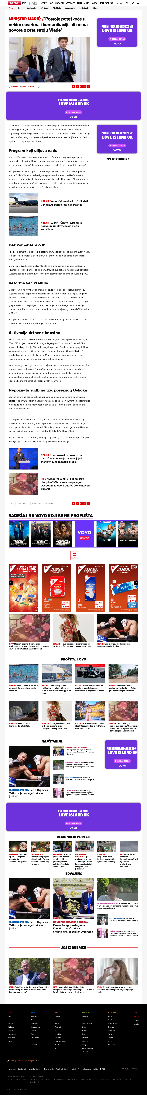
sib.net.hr (48, 1079)
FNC (32, 1041)
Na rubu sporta (35, 1027)
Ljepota (84, 1027)
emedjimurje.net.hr (36, 1079)
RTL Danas (44, 8)
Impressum (12, 1069)
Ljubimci (84, 1030)
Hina (32, 87)
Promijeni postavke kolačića (88, 1069)
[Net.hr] (135, 1069)
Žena (79, 3)
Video (136, 1016)
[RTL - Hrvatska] (125, 1069)
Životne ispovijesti (87, 1048)
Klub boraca (34, 1023)
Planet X (110, 1034)
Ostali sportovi (35, 1037)
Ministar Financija (22, 503)
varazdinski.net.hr (73, 1079)
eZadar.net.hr (118, 1079)
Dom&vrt (84, 1020)
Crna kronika (31, 8)
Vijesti (11, 8)
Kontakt (73, 1069)
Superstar (58, 1037)
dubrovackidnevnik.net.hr (102, 1079)
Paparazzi (58, 1027)
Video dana (111, 1045)
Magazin (59, 3)
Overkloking (111, 1030)
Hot (51, 3)
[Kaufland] (73, 555)
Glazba (57, 1023)
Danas (11, 1012)
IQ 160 (95, 3)
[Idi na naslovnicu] (33, 5)
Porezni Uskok (50, 503)
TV (56, 1030)
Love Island (58, 1034)
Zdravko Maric (36, 503)
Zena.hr (17, 1079)
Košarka (33, 1030)
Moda (83, 1034)
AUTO (86, 3)
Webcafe (70, 3)
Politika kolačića (48, 1069)
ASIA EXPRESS (106, 3)
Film (56, 1020)
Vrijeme (95, 8)
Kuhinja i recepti (87, 1023)
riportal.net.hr (86, 1079)
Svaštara (110, 1037)
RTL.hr (10, 1079)
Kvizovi (110, 1041)
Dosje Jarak (83, 8)
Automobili (85, 1052)
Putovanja (85, 1037)
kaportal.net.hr (59, 1079)
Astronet (110, 1016)
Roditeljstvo (85, 1041)
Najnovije (136, 1020)
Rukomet (33, 1020)
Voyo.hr (25, 1079)
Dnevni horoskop (113, 1023)
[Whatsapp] (81, 86)
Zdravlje (84, 1045)
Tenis (32, 1034)
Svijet (20, 8)
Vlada (11, 503)
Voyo (56, 1048)
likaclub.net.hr (35, 1082)
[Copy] (88, 86)
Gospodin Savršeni (60, 1041)
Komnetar (111, 1027)
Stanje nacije (70, 8)
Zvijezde (57, 1016)
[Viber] (84, 86)
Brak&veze (85, 1016)
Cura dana (111, 1020)
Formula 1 (34, 1045)
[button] (11, 523)
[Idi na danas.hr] (17, 3)
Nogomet (34, 1016)
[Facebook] (73, 86)
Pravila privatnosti (62, 1069)
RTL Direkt (57, 8)
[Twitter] (77, 86)
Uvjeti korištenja (34, 1069)
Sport (43, 3)
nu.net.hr (128, 1079)
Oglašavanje (22, 1069)
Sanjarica (136, 1024)
